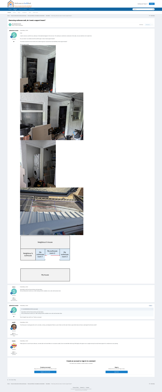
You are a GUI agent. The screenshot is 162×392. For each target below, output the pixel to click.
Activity (10, 9)
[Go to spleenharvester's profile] (10, 24)
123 (14, 297)
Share (141, 24)
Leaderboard (31, 9)
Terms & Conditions (23, 9)
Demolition (21, 25)
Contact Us (82, 387)
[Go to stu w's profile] (14, 291)
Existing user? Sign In (142, 3)
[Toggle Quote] (21, 309)
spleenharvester (17, 23)
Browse (15, 9)
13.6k (14, 333)
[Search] (153, 9)
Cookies (87, 387)
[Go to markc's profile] (14, 345)
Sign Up (151, 3)
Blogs (19, 12)
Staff (30, 12)
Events (14, 12)
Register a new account (45, 371)
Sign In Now (116, 371)
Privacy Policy (76, 387)
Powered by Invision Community (81, 390)
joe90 (13, 322)
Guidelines (24, 12)
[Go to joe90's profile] (14, 327)
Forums (9, 12)
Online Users (35, 12)
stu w (13, 287)
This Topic (148, 9)
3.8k (14, 352)
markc (14, 341)
